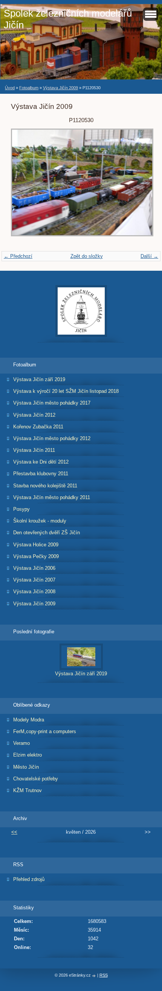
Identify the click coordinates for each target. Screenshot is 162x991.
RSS (103, 975)
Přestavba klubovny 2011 (40, 473)
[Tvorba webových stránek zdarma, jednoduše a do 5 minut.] (94, 975)
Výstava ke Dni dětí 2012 (41, 462)
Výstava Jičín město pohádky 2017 (51, 403)
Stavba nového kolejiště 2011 (45, 486)
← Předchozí (18, 256)
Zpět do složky (86, 256)
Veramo (21, 743)
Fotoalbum (28, 87)
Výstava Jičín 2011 (34, 450)
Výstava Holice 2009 (35, 544)
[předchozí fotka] (23, 186)
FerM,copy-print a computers (44, 731)
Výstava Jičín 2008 (34, 591)
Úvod (10, 87)
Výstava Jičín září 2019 (39, 379)
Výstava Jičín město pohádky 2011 (51, 497)
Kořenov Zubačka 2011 (38, 427)
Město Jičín (26, 767)
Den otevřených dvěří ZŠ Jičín (46, 532)
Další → (149, 256)
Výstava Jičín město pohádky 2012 (51, 438)
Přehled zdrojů (28, 879)
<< (14, 832)
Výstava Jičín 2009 (60, 87)
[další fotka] (138, 186)
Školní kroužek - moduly (39, 521)
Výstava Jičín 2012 (34, 415)
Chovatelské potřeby (35, 779)
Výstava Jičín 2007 (34, 580)
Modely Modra (28, 720)
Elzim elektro (27, 755)
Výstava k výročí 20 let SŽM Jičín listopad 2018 (66, 391)
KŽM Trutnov (27, 790)
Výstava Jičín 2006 (34, 568)
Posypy (21, 509)
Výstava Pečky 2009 (36, 556)
